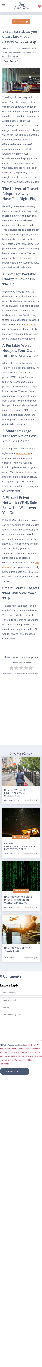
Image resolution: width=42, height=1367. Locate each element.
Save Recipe (19, 22)
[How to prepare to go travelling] (21, 928)
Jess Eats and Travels (11, 49)
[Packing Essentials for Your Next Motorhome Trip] (21, 821)
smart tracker (23, 453)
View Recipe (9, 800)
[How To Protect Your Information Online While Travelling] (21, 874)
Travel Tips (20, 891)
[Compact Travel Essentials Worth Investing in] (21, 770)
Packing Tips (20, 837)
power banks (30, 324)
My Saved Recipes (39, 6)
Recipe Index (27, 49)
